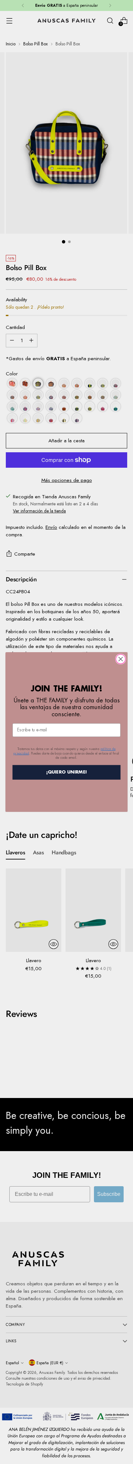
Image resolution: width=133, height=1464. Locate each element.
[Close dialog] (120, 659)
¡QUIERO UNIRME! (66, 772)
